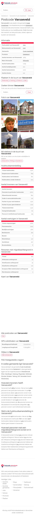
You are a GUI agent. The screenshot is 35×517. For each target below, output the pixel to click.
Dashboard (27, 482)
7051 (3, 336)
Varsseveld (5, 160)
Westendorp (5, 80)
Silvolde (3, 376)
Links (4, 490)
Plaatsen (5, 498)
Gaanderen (19, 160)
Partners (5, 493)
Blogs (15, 482)
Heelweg (12, 80)
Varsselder (23, 376)
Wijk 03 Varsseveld (7, 355)
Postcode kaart (28, 487)
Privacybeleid (17, 487)
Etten (2, 374)
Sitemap (26, 485)
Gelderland (4, 16)
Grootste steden (5, 482)
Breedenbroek (25, 371)
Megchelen (21, 374)
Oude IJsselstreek (25, 367)
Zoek (29, 10)
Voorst (29, 376)
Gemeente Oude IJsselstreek (18, 16)
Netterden (29, 374)
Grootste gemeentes (6, 487)
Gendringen (8, 374)
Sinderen (19, 80)
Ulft (19, 376)
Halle (25, 80)
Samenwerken (17, 485)
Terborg (12, 160)
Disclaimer (16, 490)
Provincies (6, 496)
